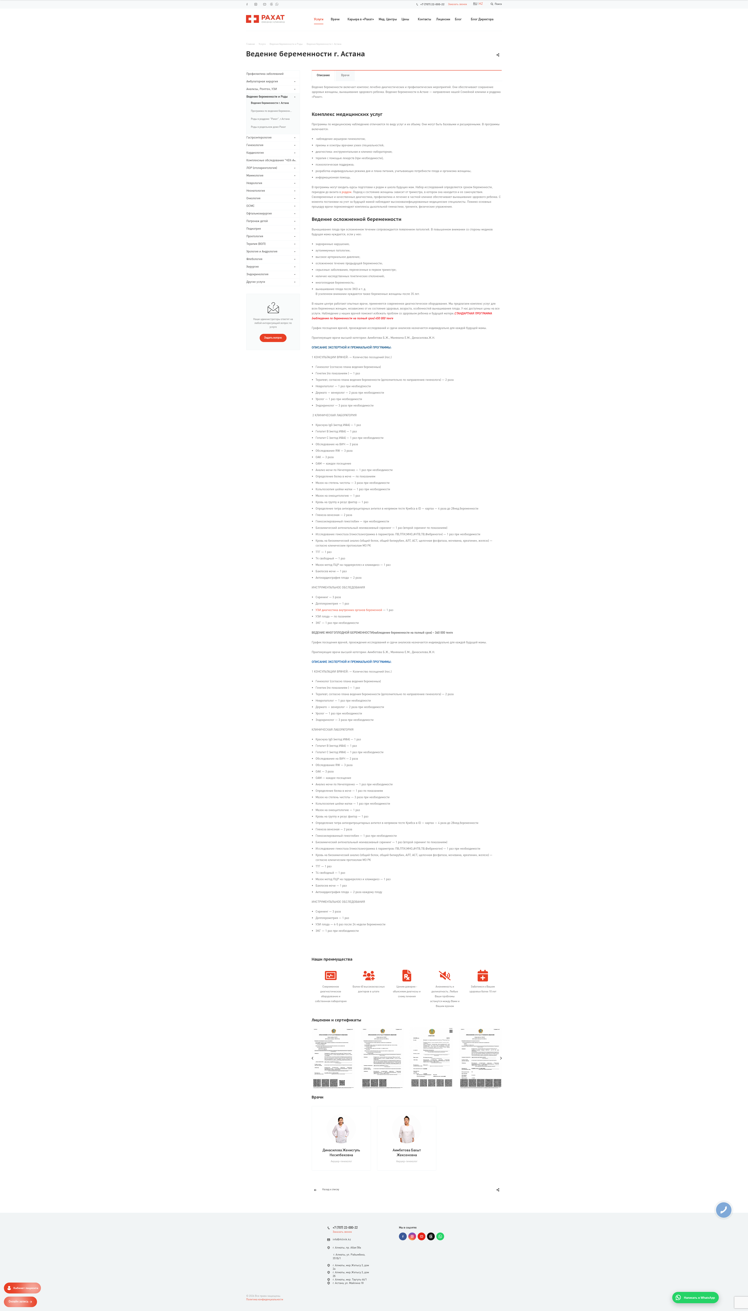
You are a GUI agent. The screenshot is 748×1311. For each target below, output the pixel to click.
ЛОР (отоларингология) (261, 168)
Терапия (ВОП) (256, 244)
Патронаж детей (257, 221)
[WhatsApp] (277, 4)
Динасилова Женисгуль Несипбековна (341, 1153)
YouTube (421, 1236)
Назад (313, 1058)
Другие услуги (255, 282)
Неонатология (255, 191)
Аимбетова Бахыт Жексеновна (407, 1153)
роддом (346, 192)
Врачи (345, 75)
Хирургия (252, 266)
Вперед (501, 1058)
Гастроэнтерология (259, 137)
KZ (481, 4)
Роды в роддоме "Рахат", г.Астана (270, 119)
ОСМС (250, 206)
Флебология (254, 259)
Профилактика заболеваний (265, 74)
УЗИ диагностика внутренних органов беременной (349, 610)
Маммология (254, 175)
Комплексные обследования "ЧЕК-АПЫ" (273, 160)
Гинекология (254, 145)
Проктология (254, 236)
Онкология (253, 198)
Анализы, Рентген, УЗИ (261, 89)
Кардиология (255, 153)
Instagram (412, 1236)
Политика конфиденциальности (264, 1299)
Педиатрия (253, 228)
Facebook (403, 1236)
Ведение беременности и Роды (267, 96)
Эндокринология (257, 274)
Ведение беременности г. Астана (270, 103)
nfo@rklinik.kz (342, 1239)
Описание (323, 75)
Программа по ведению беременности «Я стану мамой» (273, 111)
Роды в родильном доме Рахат (268, 127)
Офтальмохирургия (259, 213)
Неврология (254, 183)
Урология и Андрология (261, 251)
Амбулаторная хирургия (262, 81)
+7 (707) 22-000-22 (432, 4)
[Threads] (271, 4)
